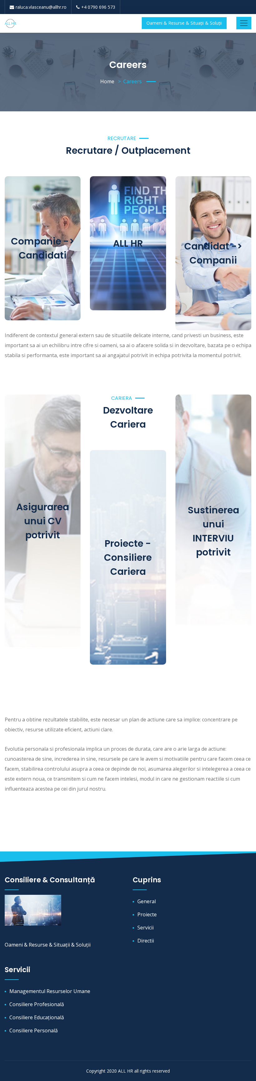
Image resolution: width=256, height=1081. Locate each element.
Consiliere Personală (33, 1030)
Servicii (145, 927)
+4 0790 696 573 (98, 7)
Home (107, 81)
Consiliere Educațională (36, 1017)
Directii (145, 940)
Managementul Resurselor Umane (49, 991)
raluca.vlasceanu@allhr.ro (41, 7)
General (146, 901)
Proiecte (147, 914)
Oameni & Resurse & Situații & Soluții (184, 23)
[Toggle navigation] (243, 23)
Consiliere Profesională (36, 1004)
